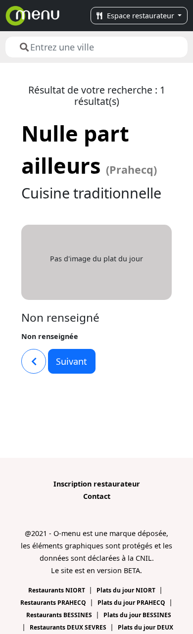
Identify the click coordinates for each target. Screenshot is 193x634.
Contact (96, 496)
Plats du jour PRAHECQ (132, 602)
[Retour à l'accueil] (32, 15)
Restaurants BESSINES (60, 615)
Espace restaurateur (140, 15)
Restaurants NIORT (57, 590)
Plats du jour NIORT (126, 590)
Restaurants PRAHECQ (54, 602)
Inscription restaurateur (96, 483)
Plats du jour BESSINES (137, 615)
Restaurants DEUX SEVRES (69, 627)
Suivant (71, 361)
